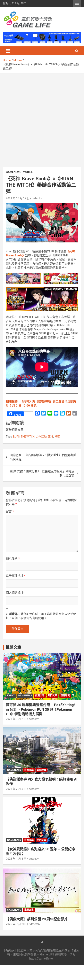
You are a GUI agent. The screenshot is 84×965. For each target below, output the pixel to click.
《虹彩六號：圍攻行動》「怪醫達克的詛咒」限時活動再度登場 (41, 473)
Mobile (28, 172)
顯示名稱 (13, 558)
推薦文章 (40, 695)
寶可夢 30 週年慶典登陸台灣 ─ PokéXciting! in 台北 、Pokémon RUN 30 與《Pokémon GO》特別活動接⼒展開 (40, 709)
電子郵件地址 (16, 575)
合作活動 (41, 436)
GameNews (13, 172)
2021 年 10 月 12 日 (17, 198)
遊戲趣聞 (41, 770)
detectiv (37, 198)
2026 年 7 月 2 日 (16, 718)
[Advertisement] (42, 118)
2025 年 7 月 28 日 (17, 924)
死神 (50, 436)
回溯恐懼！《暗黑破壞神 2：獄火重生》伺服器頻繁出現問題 (43, 457)
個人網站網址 (14, 593)
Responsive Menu (77, 3)
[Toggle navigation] (8, 50)
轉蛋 (57, 436)
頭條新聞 (65, 695)
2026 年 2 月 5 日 (16, 788)
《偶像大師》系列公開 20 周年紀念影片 (37, 919)
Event (11, 695)
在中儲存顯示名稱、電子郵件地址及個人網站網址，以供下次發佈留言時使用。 (41, 616)
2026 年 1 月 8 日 (16, 858)
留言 (10, 511)
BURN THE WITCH (24, 436)
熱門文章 (52, 695)
